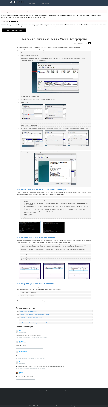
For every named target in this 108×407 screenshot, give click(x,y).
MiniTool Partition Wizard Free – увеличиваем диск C (33, 323)
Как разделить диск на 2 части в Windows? (35, 283)
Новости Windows (44, 3)
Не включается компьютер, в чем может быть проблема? (30, 358)
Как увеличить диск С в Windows (28, 311)
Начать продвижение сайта (14, 30)
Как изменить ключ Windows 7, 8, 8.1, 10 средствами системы (32, 337)
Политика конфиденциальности (54, 391)
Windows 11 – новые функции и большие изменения (29, 348)
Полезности (32, 3)
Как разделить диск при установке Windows (36, 237)
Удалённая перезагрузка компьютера (25, 379)
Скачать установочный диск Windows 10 (30, 320)
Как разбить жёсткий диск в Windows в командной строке (42, 189)
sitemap (67, 391)
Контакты (41, 391)
